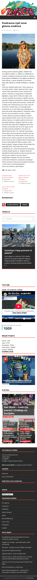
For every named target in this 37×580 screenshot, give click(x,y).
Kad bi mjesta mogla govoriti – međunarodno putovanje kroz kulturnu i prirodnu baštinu (10, 434)
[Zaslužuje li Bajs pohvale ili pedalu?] (18, 235)
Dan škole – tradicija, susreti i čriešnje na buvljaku (16, 410)
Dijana (17, 30)
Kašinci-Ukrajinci (7, 512)
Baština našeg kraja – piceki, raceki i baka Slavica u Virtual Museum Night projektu (25, 434)
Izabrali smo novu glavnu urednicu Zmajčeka (24, 177)
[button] (34, 17)
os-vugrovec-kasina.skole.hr (23, 465)
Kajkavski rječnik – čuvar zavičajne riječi (10, 424)
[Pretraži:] (18, 219)
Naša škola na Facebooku (12, 481)
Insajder (4, 528)
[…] (30, 278)
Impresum (5, 473)
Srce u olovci (5, 522)
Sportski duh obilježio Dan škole (11, 550)
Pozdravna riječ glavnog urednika (7, 176)
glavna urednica (13, 205)
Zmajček (24, 205)
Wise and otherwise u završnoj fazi (24, 424)
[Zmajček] (18, 14)
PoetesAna (5, 506)
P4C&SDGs (5, 509)
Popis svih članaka (7, 477)
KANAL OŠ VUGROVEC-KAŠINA (12, 290)
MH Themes (30, 578)
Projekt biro (5, 525)
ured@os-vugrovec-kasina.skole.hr (12, 461)
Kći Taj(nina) (5, 503)
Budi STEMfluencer (7, 518)
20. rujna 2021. (8, 30)
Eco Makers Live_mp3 (17, 386)
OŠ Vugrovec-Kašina (7, 386)
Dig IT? (4, 515)
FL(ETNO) (5, 390)
